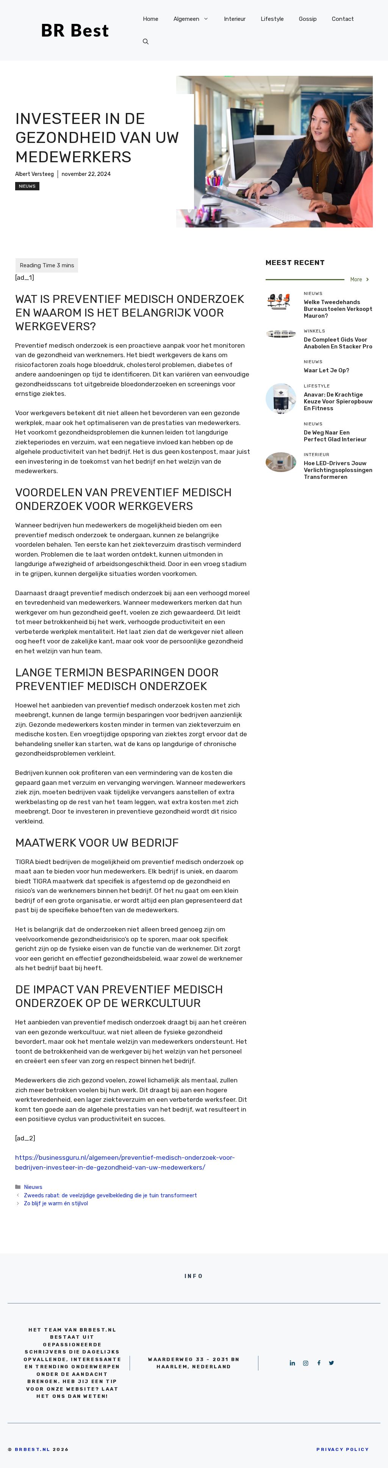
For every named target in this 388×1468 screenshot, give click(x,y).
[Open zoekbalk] (145, 41)
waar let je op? (326, 370)
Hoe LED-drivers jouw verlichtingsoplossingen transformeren (338, 470)
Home (150, 19)
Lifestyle (272, 19)
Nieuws (27, 186)
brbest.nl (33, 1449)
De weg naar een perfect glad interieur (335, 436)
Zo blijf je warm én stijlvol (56, 1203)
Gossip (308, 19)
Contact (343, 19)
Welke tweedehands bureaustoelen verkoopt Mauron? (338, 309)
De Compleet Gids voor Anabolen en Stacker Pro (338, 343)
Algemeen (186, 19)
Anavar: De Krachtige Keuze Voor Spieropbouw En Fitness (338, 401)
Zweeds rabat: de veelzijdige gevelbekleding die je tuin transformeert (110, 1195)
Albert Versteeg (34, 174)
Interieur (235, 19)
